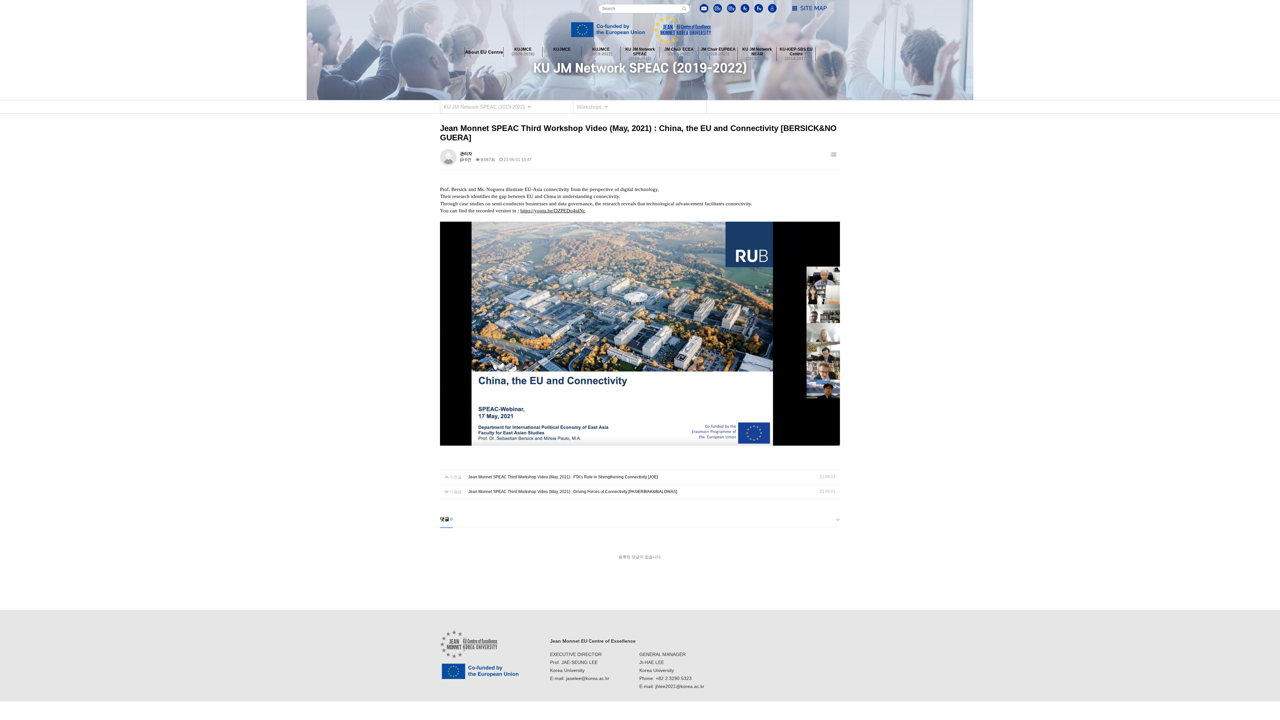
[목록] (833, 155)
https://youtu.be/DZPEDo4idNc (552, 210)
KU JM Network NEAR (757, 52)
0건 (467, 159)
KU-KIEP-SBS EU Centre (796, 52)
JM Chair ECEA (679, 51)
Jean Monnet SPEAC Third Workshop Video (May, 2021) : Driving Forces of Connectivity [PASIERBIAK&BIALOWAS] (572, 491)
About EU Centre (484, 52)
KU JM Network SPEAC (640, 52)
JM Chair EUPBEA (718, 51)
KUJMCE (523, 51)
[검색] (684, 8)
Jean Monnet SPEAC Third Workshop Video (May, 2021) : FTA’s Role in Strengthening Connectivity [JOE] (563, 477)
